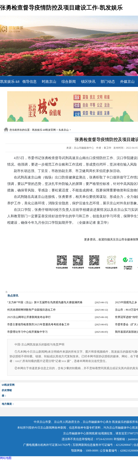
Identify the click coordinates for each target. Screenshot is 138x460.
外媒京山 (127, 81)
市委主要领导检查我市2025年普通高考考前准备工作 (38, 324)
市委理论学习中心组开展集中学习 (27, 331)
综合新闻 (68, 81)
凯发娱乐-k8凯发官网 (9, 87)
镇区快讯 (88, 81)
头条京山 (64, 130)
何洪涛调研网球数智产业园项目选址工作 (31, 309)
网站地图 (6, 457)
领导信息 (29, 81)
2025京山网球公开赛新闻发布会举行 (29, 317)
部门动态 (108, 81)
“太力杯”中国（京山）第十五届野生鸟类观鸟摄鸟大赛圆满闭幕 (44, 302)
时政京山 (49, 81)
